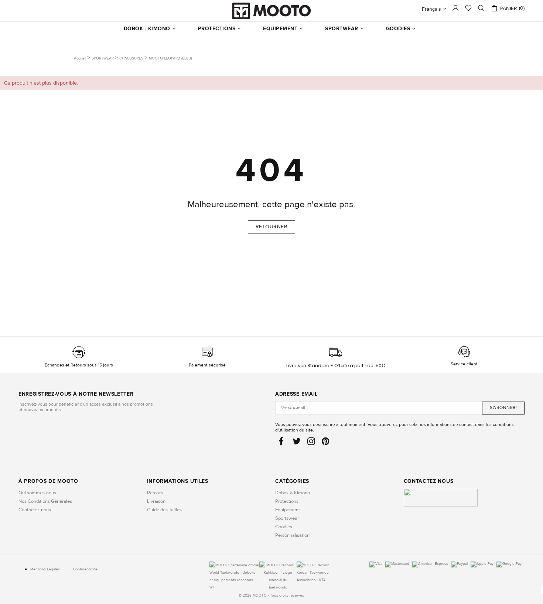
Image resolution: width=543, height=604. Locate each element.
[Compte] (455, 10)
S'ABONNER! (503, 407)
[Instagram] (311, 443)
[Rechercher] (481, 8)
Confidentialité (85, 569)
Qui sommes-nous (37, 493)
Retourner (272, 226)
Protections (286, 501)
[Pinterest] (325, 443)
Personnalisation (292, 535)
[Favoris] (468, 8)
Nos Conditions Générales (45, 501)
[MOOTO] (271, 11)
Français (431, 9)
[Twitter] (297, 443)
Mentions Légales (45, 569)
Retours (155, 493)
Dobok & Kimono (292, 493)
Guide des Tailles (164, 510)
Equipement (287, 510)
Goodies (283, 527)
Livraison (156, 501)
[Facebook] (282, 443)
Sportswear (287, 518)
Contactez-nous (34, 510)
